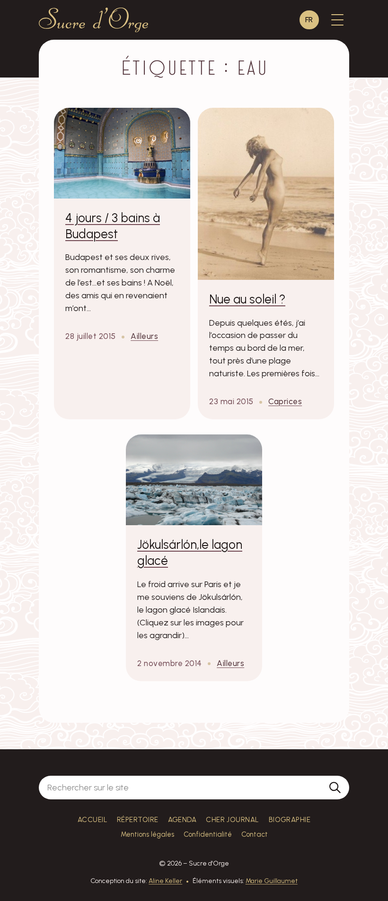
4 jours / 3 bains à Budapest (112, 226)
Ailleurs (144, 336)
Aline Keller (165, 881)
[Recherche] (335, 788)
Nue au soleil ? (247, 299)
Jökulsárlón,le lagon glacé (189, 552)
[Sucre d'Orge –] (93, 20)
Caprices (285, 401)
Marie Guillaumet (272, 881)
